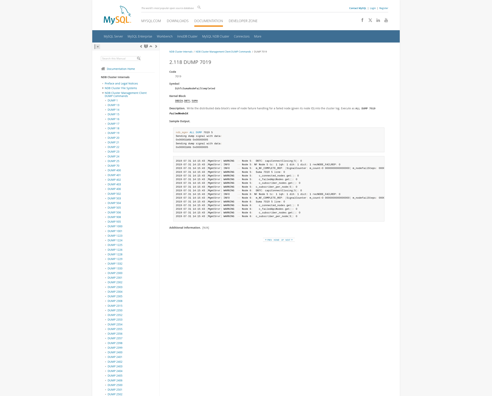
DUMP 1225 (115, 245)
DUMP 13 (113, 105)
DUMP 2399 (115, 347)
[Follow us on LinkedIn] (376, 21)
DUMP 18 (113, 128)
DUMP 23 (113, 151)
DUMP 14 (113, 109)
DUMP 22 (113, 147)
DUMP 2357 (115, 338)
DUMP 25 (113, 161)
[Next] (156, 46)
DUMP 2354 (115, 324)
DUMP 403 (114, 184)
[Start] (146, 46)
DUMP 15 (113, 114)
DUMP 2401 (115, 357)
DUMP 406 (114, 189)
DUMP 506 (114, 212)
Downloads (178, 20)
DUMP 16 (113, 119)
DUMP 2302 (115, 282)
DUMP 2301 (115, 277)
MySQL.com (151, 20)
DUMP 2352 (115, 315)
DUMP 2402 (115, 361)
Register (383, 8)
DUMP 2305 (115, 296)
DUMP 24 (113, 156)
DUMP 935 (114, 221)
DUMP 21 (113, 142)
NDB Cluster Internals (181, 51)
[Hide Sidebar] (97, 46)
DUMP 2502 (115, 394)
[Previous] (141, 46)
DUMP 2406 (115, 380)
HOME (276, 240)
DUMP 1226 (115, 249)
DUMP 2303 (115, 287)
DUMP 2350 (115, 310)
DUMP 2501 (115, 389)
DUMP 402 (114, 179)
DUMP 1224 (115, 240)
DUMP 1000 (115, 226)
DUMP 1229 (115, 259)
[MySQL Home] (117, 15)
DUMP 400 (114, 170)
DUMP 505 (114, 207)
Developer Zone (243, 20)
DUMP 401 (114, 175)
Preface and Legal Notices (121, 83)
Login (373, 8)
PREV (269, 240)
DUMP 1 (113, 100)
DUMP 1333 (115, 268)
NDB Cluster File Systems (121, 88)
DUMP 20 (113, 138)
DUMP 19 (113, 133)
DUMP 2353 (115, 319)
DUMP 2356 (115, 333)
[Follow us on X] (368, 21)
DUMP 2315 (115, 305)
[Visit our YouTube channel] (384, 21)
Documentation (208, 20)
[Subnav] (102, 88)
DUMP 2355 (115, 329)
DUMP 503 (114, 198)
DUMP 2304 (115, 291)
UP (282, 240)
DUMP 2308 (115, 301)
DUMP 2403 (115, 366)
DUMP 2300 (115, 273)
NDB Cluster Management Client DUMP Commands (126, 94)
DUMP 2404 (115, 371)
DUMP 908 (114, 217)
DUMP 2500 (115, 385)
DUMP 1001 (115, 231)
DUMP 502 (114, 193)
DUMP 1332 (115, 263)
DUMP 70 (113, 165)
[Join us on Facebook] (361, 21)
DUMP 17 (113, 123)
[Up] (151, 46)
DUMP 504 (114, 203)
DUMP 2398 (115, 343)
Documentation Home (121, 69)
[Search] (138, 58)
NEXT (288, 240)
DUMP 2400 (115, 352)
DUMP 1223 (115, 235)
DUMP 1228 (115, 254)
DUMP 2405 (115, 375)
